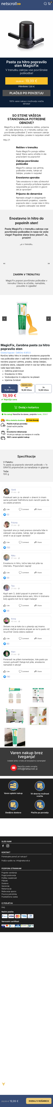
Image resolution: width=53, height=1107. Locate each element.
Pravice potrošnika (9, 894)
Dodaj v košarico (29, 407)
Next (48, 320)
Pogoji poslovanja (9, 875)
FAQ (3, 907)
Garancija (5, 886)
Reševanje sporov (9, 891)
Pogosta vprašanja (9, 873)
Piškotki (5, 881)
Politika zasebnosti (9, 878)
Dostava (5, 883)
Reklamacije (6, 889)
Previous (4, 320)
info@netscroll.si (27, 767)
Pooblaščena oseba (10, 897)
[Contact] (45, 3)
